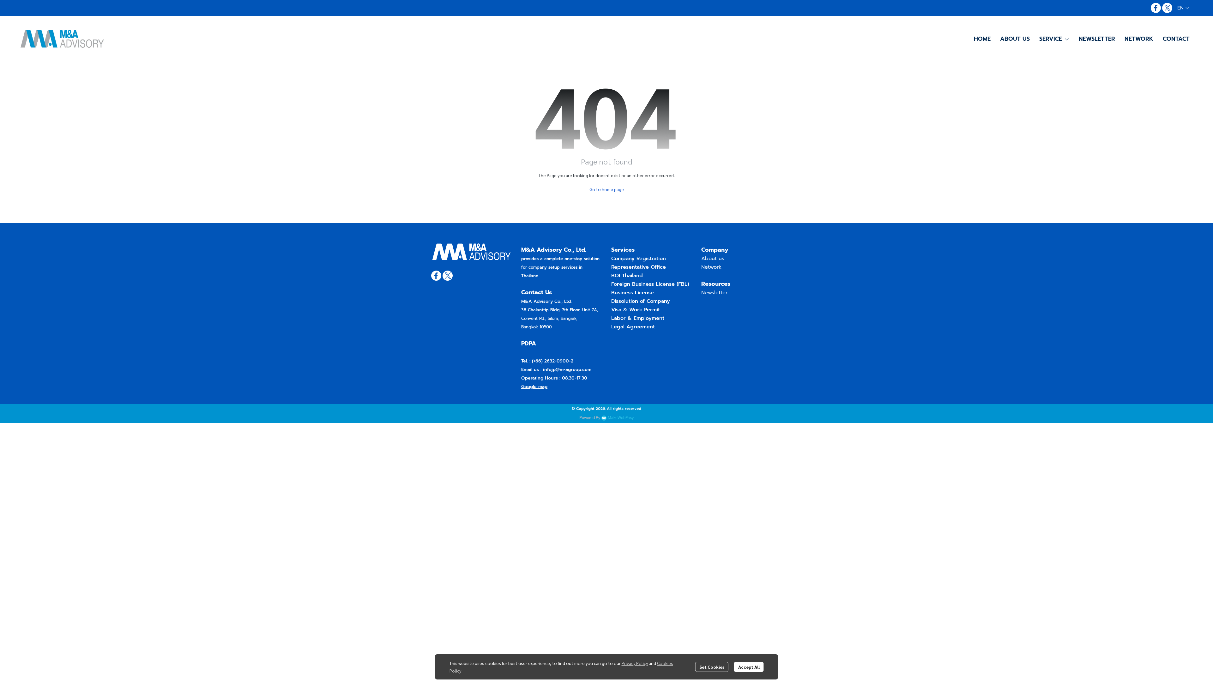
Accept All (749, 667)
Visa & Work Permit (635, 310)
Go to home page (606, 189)
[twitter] (1167, 8)
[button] (1183, 8)
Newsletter (714, 292)
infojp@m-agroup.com (567, 369)
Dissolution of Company (640, 301)
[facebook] (1156, 8)
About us (712, 258)
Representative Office (638, 267)
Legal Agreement (633, 327)
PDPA (528, 343)
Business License (632, 292)
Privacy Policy (635, 663)
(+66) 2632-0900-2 (551, 361)
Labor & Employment (637, 318)
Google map (534, 386)
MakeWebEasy (621, 418)
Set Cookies (711, 667)
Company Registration (638, 258)
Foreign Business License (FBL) (650, 284)
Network (711, 267)
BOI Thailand (627, 275)
